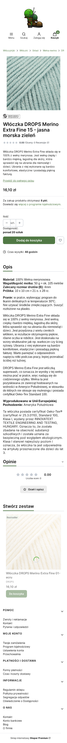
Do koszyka (16, 593)
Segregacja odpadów (16, 697)
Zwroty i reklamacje (15, 619)
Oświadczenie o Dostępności (20, 701)
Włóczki (24, 50)
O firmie (7, 728)
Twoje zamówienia (14, 642)
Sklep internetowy (29, 738)
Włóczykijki (9, 50)
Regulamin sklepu (13, 689)
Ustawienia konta (13, 650)
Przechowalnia (12, 654)
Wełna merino (50, 50)
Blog (5, 724)
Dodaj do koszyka (29, 240)
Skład (35, 50)
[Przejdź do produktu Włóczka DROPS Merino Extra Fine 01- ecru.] (33, 542)
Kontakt (7, 623)
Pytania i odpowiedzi (15, 626)
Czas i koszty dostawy (17, 673)
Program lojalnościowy (16, 646)
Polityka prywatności (15, 693)
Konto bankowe (12, 720)
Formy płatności (12, 670)
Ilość (6, 216)
